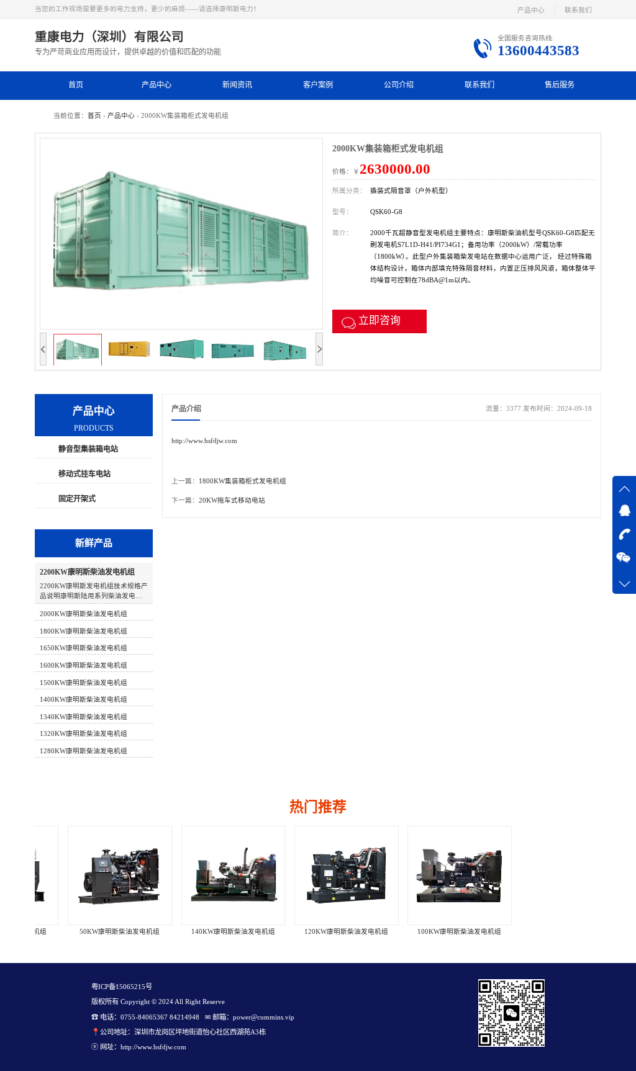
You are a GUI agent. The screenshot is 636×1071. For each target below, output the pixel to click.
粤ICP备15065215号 (121, 986)
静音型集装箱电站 (88, 449)
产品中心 (531, 10)
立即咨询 (379, 320)
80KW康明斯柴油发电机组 (544, 931)
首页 (75, 85)
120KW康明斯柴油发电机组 (318, 931)
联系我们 (578, 10)
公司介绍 (399, 85)
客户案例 (318, 85)
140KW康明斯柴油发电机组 (205, 931)
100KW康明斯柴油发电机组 (431, 931)
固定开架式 (77, 499)
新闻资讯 (237, 85)
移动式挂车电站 (84, 474)
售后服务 (560, 85)
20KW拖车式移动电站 (232, 500)
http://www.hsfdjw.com (204, 440)
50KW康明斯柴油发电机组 (92, 931)
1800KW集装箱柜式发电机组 (242, 481)
